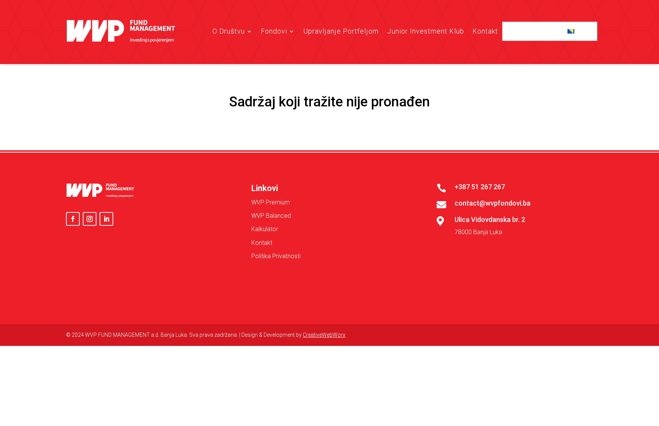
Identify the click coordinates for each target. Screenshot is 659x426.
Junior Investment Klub (425, 31)
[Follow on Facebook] (73, 219)
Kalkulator (264, 229)
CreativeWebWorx (324, 335)
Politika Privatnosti (276, 256)
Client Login (536, 31)
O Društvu (228, 31)
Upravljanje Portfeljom (341, 31)
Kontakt (485, 31)
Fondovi (274, 31)
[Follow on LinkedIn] (106, 219)
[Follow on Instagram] (89, 219)
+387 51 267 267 (480, 187)
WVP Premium (270, 202)
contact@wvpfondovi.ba (492, 203)
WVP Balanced (271, 215)
